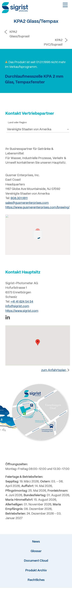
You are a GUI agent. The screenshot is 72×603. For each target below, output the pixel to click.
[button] (37, 129)
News (36, 541)
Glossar (36, 551)
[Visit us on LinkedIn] (37, 318)
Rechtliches (36, 580)
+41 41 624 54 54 (22, 301)
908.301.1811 (19, 198)
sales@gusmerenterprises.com (27, 203)
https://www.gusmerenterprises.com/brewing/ (37, 207)
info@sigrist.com (17, 306)
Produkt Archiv (36, 570)
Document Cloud (36, 560)
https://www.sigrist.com (21, 311)
